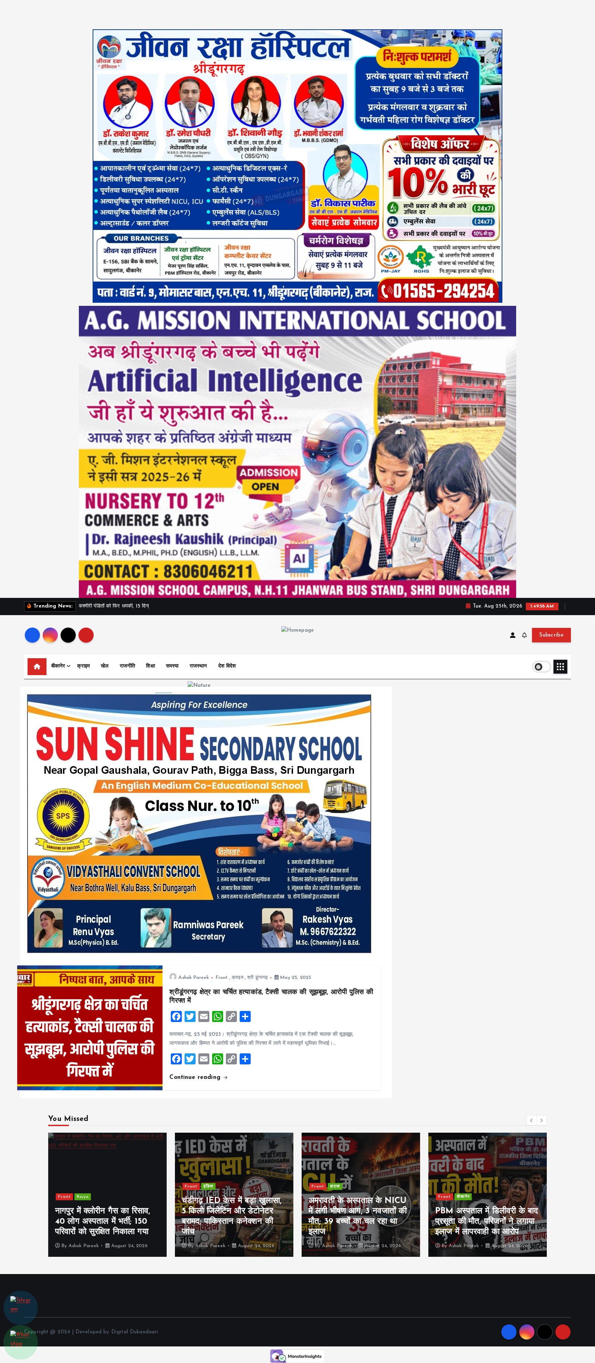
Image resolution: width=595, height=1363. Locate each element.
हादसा (208, 1186)
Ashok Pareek (193, 977)
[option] (107, 1195)
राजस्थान (198, 666)
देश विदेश (227, 666)
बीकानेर (58, 666)
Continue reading (195, 1077)
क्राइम (83, 666)
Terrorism (468, 1197)
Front (222, 977)
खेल (104, 666)
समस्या (172, 666)
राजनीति (127, 666)
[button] (531, 1120)
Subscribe (551, 635)
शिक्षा (150, 666)
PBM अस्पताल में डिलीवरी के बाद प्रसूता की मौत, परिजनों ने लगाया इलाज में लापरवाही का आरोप (360, 1221)
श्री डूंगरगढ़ (257, 977)
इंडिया (82, 1186)
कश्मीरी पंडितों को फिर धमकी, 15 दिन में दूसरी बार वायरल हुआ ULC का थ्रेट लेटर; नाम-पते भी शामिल (487, 1221)
